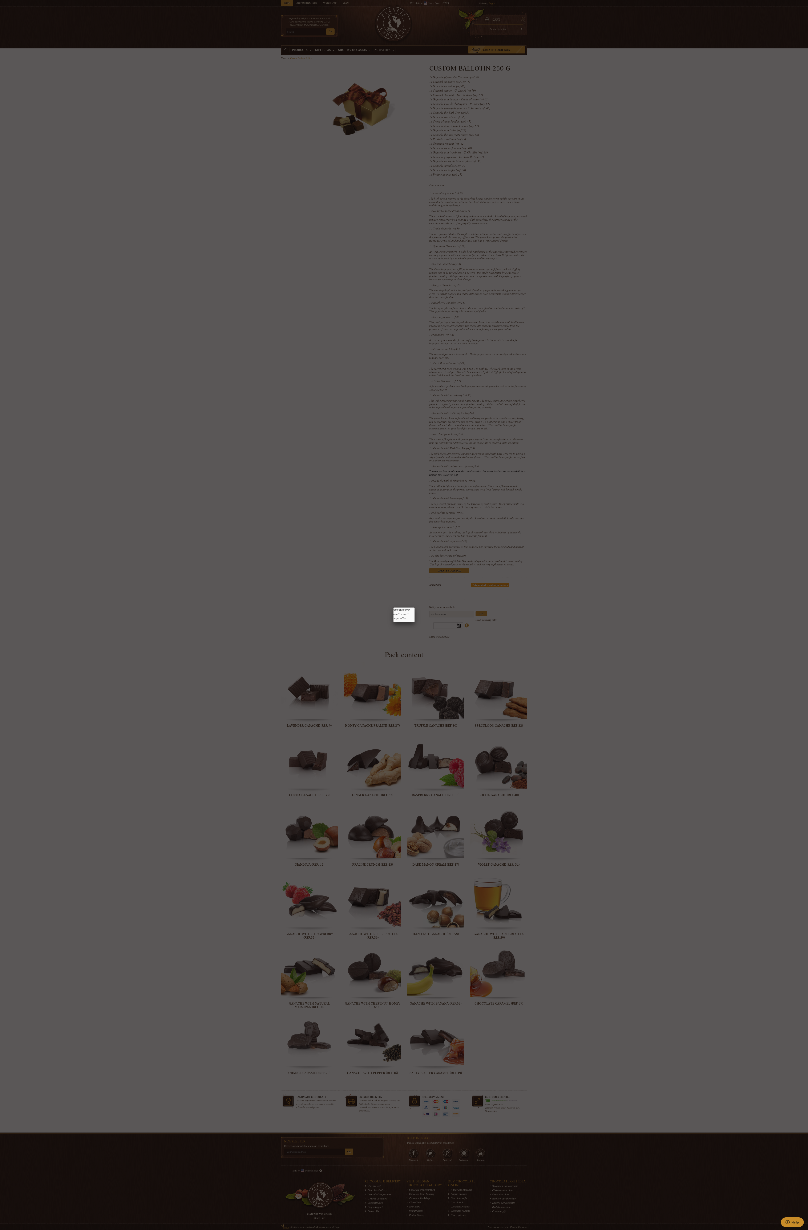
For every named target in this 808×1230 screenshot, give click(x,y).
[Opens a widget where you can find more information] (792, 1222)
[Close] (414, 607)
